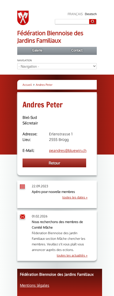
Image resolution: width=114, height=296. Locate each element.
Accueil (27, 85)
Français (75, 14)
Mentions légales (34, 285)
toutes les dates (73, 197)
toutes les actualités (71, 255)
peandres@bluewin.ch (67, 150)
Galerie (37, 50)
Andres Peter (44, 85)
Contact (76, 50)
